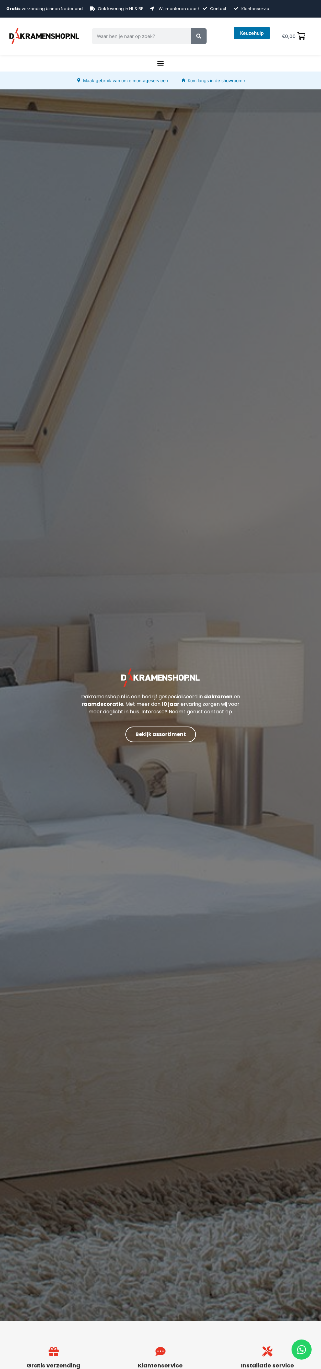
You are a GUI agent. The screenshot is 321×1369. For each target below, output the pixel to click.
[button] (160, 63)
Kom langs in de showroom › (216, 80)
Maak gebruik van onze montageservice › (125, 80)
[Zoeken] (199, 36)
